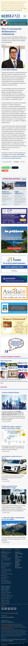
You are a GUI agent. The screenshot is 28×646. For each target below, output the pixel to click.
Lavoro (17, 558)
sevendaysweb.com (12, 643)
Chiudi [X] (19, 10)
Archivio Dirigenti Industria (10, 356)
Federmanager (19, 553)
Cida (16, 555)
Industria (17, 561)
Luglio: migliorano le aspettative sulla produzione (9, 194)
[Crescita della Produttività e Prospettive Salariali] (21, 185)
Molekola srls (4, 644)
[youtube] (8, 608)
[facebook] (2, 608)
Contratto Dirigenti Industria (10, 392)
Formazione (18, 560)
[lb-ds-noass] (14, 22)
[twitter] (5, 608)
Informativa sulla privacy (7, 622)
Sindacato (17, 564)
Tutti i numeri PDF (6, 360)
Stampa (6, 170)
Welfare (17, 563)
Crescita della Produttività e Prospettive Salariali (19, 194)
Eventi (16, 204)
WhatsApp (6, 167)
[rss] (15, 608)
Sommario (18, 552)
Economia (6, 204)
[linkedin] (11, 608)
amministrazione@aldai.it (7, 617)
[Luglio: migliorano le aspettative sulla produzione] (9, 184)
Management (18, 556)
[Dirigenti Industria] (11, 16)
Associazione (18, 567)
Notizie (17, 161)
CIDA (23, 161)
